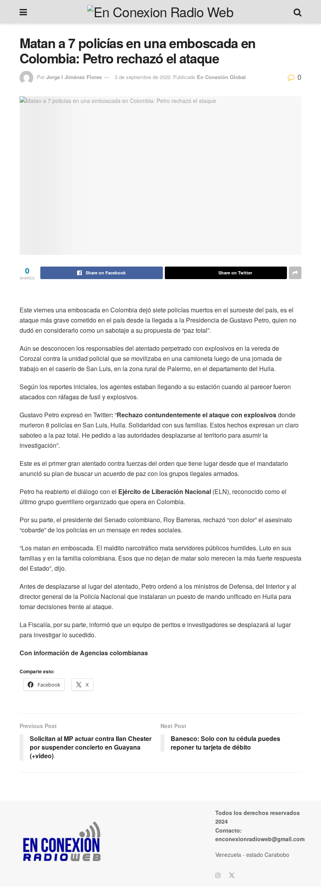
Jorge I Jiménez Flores (74, 77)
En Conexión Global (221, 77)
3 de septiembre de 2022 (143, 77)
